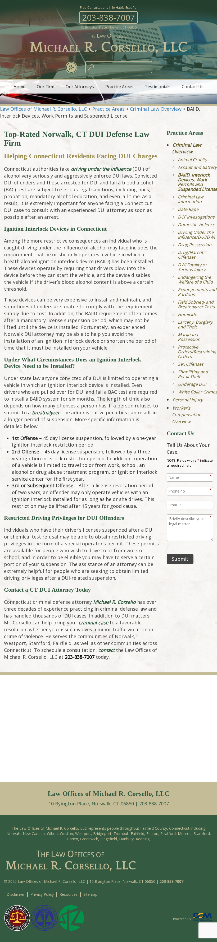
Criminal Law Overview (186, 148)
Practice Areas (119, 87)
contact (106, 650)
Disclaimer (16, 894)
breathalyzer (46, 412)
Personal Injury (188, 400)
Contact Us (193, 87)
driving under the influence (101, 169)
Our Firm (45, 87)
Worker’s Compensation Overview (186, 414)
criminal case (93, 622)
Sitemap (90, 894)
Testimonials (157, 87)
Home (19, 87)
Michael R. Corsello (114, 602)
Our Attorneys (80, 87)
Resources (69, 894)
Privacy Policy (42, 894)
